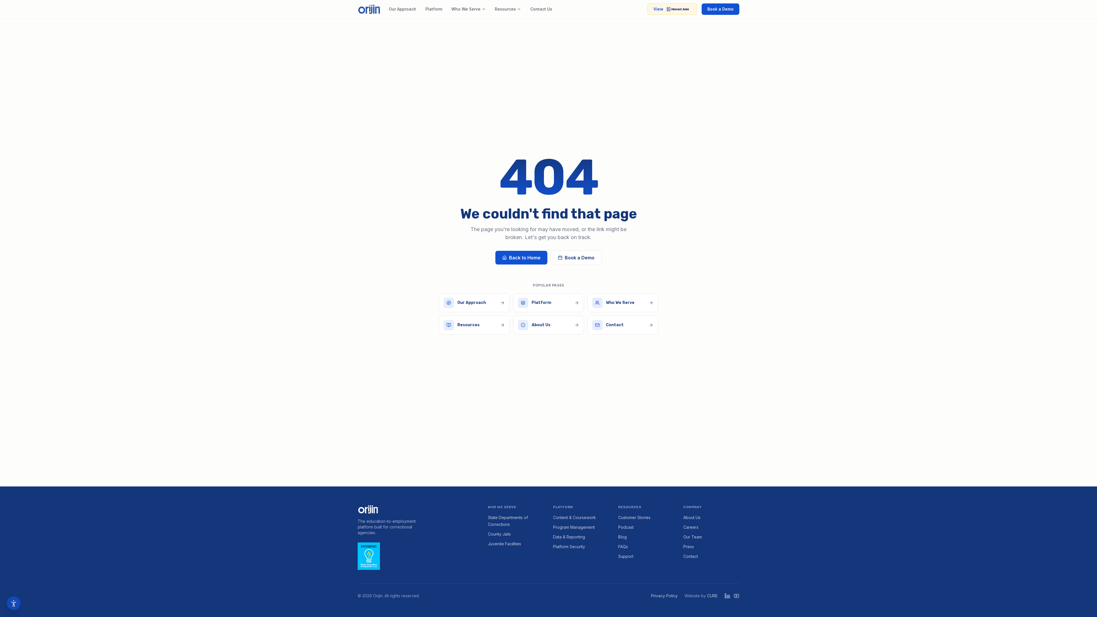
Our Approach (402, 9)
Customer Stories (634, 517)
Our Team (692, 536)
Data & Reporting (569, 536)
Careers (690, 527)
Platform (433, 9)
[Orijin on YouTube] (736, 596)
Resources (505, 9)
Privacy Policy (664, 595)
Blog (622, 536)
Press (688, 546)
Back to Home (525, 258)
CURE (712, 595)
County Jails (499, 534)
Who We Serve (466, 9)
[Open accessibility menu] (14, 603)
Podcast (626, 527)
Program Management (574, 527)
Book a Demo (720, 9)
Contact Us (541, 9)
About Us (691, 517)
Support (625, 556)
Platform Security (569, 546)
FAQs (623, 546)
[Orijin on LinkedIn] (727, 596)
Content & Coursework (574, 517)
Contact (690, 556)
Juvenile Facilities (504, 543)
